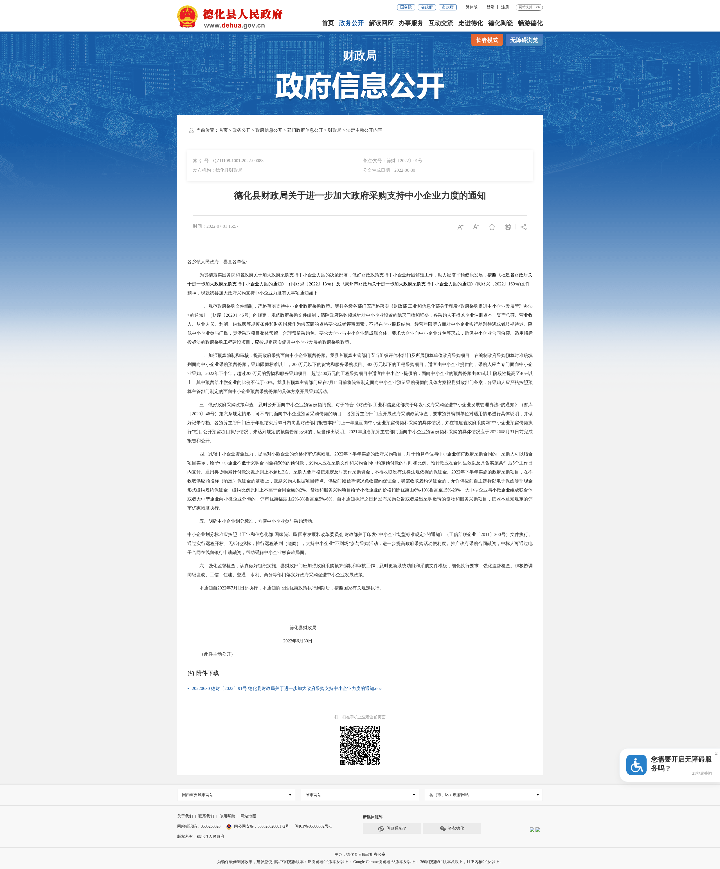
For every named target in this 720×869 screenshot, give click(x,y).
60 (280, 422)
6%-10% (421, 490)
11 (336, 382)
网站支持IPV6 (529, 7)
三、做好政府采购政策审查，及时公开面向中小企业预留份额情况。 (267, 404)
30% (480, 373)
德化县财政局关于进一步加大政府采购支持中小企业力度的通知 (360, 195)
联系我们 (206, 816)
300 (497, 534)
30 (305, 640)
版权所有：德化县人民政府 (200, 836)
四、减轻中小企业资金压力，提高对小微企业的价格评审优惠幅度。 (267, 454)
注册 (505, 7)
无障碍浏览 (524, 40)
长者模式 (487, 40)
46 (241, 315)
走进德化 (470, 22)
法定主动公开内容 (364, 130)
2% (303, 490)
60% (268, 382)
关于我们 (185, 816)
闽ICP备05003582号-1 (313, 826)
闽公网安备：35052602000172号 (261, 826)
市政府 (448, 7)
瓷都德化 (456, 828)
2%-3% (298, 499)
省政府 (427, 7)
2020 (230, 315)
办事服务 (411, 22)
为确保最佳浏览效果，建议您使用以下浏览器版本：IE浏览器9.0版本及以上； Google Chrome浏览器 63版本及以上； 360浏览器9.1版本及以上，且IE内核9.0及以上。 (360, 862)
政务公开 (351, 22)
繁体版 (472, 7)
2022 (313, 284)
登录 (490, 7)
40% (524, 373)
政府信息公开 (268, 130)
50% (282, 463)
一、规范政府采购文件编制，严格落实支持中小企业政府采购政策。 (267, 306)
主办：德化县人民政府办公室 (360, 854)
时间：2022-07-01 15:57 (215, 226)
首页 (328, 22)
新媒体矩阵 (372, 817)
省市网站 (313, 795)
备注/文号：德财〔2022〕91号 (392, 160)
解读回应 (381, 22)
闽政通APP (396, 828)
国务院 (406, 7)
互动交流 (441, 22)
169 (511, 284)
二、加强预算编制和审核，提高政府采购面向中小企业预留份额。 (264, 355)
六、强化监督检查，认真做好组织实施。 (239, 565)
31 (512, 431)
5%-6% (325, 499)
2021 (352, 431)
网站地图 (248, 816)
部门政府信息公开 (305, 130)
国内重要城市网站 (197, 795)
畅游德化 (530, 22)
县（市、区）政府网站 (449, 795)
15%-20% (452, 490)
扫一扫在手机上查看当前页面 (360, 717)
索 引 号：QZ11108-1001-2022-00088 (228, 160)
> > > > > (300, 130)
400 (370, 364)
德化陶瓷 (500, 22)
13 (324, 284)
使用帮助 (227, 816)
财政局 (360, 55)
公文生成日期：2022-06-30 (389, 170)
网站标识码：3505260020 (198, 826)
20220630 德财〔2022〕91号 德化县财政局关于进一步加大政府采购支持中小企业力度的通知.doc (287, 688)
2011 (485, 534)
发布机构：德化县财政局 (217, 170)
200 (295, 364)
